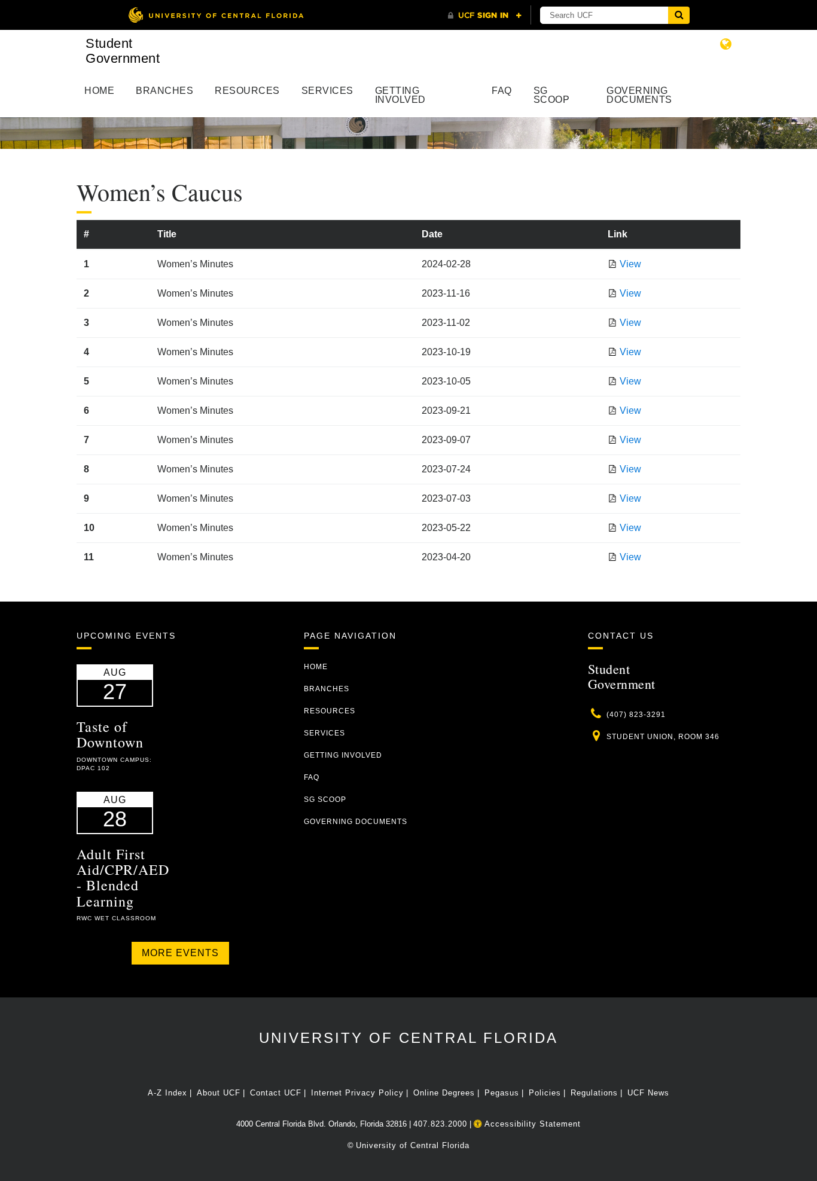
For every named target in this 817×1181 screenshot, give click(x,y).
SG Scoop (552, 95)
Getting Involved (400, 95)
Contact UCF (275, 1092)
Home (99, 91)
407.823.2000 (440, 1123)
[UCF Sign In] (484, 15)
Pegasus (501, 1092)
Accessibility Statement (531, 1123)
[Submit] (679, 15)
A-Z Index (167, 1092)
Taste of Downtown (110, 734)
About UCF (218, 1092)
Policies (545, 1092)
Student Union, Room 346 (663, 737)
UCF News (648, 1092)
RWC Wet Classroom (116, 918)
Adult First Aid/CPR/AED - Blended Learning (123, 877)
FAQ (502, 91)
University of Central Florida (408, 1038)
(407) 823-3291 (636, 714)
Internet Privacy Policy (357, 1092)
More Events (180, 953)
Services (327, 91)
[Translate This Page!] (726, 43)
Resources (247, 91)
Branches (164, 91)
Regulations (594, 1092)
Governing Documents (639, 95)
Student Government (123, 51)
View (630, 264)
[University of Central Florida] (215, 14)
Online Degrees (444, 1092)
